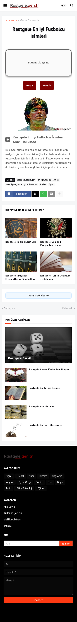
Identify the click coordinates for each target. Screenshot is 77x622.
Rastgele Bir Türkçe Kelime (44, 388)
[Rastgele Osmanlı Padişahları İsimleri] (56, 228)
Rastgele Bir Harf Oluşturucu (45, 425)
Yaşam (9, 482)
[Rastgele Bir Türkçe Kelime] (16, 393)
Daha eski (67, 308)
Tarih (8, 488)
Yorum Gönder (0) (38, 295)
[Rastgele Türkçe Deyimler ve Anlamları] (56, 261)
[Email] (51, 194)
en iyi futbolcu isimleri (48, 180)
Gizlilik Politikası (12, 519)
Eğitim (40, 488)
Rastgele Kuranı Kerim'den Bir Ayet (49, 369)
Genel (21, 476)
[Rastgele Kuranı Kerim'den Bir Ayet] (16, 375)
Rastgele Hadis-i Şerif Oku (20, 241)
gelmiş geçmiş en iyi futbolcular (21, 184)
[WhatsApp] (43, 194)
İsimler (43, 476)
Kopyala (47, 85)
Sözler (39, 482)
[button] (5, 6)
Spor (51, 184)
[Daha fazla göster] (59, 194)
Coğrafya (57, 476)
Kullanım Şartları (13, 513)
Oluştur (29, 85)
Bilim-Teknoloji (24, 488)
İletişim (7, 526)
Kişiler (43, 184)
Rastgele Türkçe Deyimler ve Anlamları (55, 277)
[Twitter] (35, 194)
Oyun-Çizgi (25, 482)
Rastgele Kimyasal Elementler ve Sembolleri (20, 277)
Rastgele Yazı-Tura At (41, 406)
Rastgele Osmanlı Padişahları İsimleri (51, 243)
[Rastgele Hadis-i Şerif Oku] (21, 228)
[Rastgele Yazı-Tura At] (16, 412)
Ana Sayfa (11, 20)
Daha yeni (9, 308)
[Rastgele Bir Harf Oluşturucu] (16, 430)
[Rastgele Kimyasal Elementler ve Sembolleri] (21, 261)
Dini (50, 482)
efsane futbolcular (30, 20)
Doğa (60, 482)
